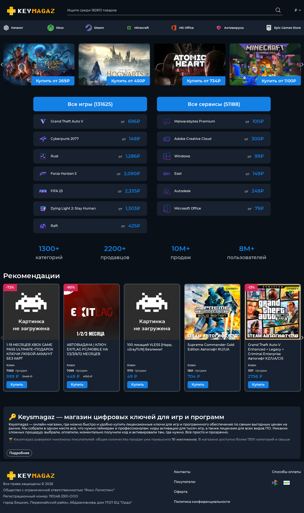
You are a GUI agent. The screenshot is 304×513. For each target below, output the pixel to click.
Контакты (182, 472)
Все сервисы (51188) (214, 104)
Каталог (17, 28)
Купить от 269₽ (53, 80)
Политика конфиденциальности (202, 502)
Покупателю (184, 482)
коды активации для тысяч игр (177, 428)
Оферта (180, 492)
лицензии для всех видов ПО (245, 428)
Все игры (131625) (90, 104)
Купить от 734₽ (204, 80)
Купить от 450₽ (128, 80)
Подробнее (19, 453)
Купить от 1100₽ (279, 80)
